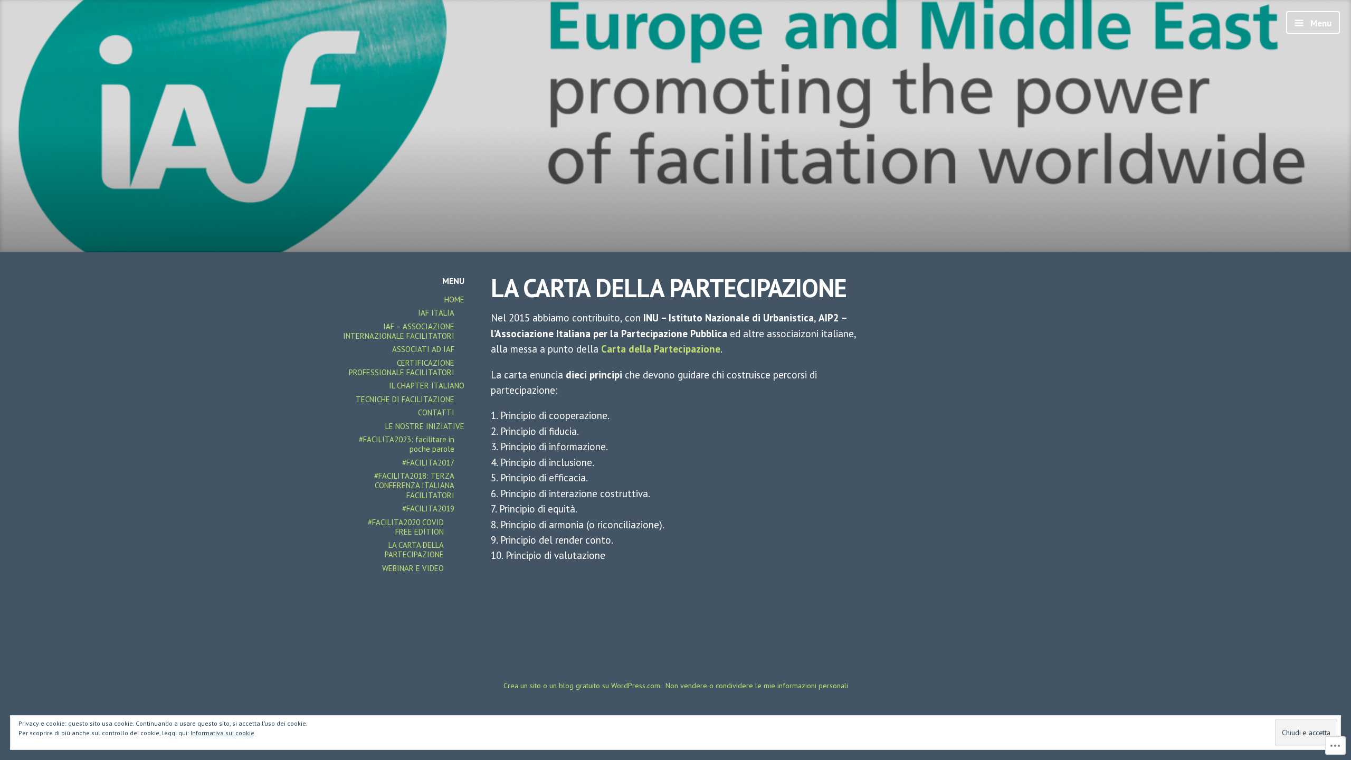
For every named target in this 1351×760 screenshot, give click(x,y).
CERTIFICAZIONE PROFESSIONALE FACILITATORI (401, 367)
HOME (454, 299)
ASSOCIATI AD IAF (423, 349)
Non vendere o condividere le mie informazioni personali (756, 685)
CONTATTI (436, 412)
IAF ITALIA (436, 313)
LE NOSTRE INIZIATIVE (424, 426)
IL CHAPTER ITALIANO (426, 386)
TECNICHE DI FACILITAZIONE (405, 399)
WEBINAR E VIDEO (413, 568)
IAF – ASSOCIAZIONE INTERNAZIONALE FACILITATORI (398, 331)
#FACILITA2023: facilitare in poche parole (406, 444)
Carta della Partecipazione (660, 349)
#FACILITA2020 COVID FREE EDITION (406, 527)
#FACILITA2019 (428, 509)
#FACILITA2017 (428, 463)
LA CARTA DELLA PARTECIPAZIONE (414, 549)
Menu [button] (1319, 23)
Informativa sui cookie (222, 733)
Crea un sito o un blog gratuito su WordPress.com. (582, 685)
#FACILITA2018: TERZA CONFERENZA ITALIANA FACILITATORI (414, 485)
